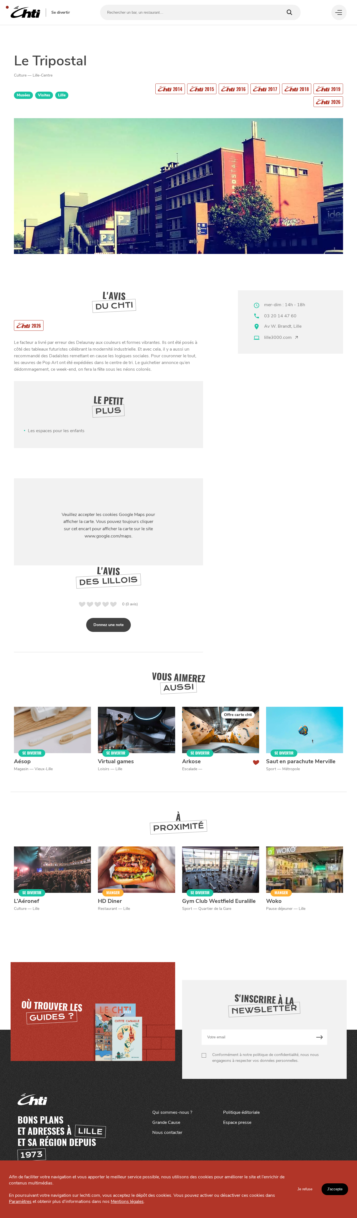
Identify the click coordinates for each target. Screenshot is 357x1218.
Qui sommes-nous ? (172, 1112)
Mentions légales (127, 1201)
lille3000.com (278, 337)
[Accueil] (25, 12)
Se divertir (60, 13)
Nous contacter (167, 1132)
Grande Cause (166, 1122)
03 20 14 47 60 (280, 316)
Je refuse (304, 1189)
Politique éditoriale (241, 1112)
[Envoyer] (319, 1037)
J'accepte (334, 1189)
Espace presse (237, 1122)
